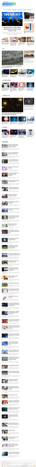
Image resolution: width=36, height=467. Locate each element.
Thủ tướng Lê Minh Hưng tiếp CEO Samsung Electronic (13, 174)
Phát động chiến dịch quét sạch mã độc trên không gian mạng (5, 89)
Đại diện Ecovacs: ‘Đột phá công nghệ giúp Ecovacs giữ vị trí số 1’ (13, 312)
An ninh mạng (7, 80)
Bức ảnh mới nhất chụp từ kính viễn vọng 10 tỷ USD (5, 123)
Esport (5, 127)
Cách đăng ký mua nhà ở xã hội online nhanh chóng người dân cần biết (14, 358)
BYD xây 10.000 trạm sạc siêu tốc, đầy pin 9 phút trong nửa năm (30, 76)
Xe (3, 48)
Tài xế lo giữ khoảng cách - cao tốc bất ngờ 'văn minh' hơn (11, 66)
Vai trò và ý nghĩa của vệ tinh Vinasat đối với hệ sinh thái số (21, 123)
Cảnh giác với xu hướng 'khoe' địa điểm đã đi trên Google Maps (13, 269)
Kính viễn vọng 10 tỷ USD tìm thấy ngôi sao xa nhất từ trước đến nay (11, 114)
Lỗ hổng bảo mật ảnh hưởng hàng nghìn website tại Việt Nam (30, 89)
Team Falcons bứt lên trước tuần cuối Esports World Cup (22, 136)
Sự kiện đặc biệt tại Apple (13, 283)
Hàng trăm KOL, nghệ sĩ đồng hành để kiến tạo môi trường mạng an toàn (12, 29)
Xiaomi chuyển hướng (12, 394)
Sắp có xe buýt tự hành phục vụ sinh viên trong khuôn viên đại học (13, 145)
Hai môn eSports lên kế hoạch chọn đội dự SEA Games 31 (5, 136)
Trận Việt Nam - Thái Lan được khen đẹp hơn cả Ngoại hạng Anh (13, 246)
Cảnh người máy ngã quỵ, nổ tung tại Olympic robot (13, 343)
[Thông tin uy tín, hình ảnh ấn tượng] (9, 6)
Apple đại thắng (11, 430)
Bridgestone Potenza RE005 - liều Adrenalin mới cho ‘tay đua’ (5, 76)
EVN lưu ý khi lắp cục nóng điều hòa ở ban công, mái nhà (29, 32)
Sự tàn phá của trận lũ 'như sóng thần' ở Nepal (28, 20)
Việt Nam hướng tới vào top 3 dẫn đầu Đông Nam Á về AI (13, 44)
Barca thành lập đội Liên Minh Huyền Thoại (13, 136)
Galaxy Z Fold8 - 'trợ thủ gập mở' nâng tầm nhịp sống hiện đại (13, 445)
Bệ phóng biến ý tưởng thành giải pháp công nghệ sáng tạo (13, 387)
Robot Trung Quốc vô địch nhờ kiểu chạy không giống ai (13, 372)
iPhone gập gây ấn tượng (13, 365)
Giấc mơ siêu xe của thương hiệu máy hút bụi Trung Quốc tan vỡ (13, 76)
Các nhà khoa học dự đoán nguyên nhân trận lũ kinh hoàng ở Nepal (13, 217)
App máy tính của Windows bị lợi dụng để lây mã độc (21, 89)
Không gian (6, 95)
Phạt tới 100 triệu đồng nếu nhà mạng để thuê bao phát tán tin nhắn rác (13, 304)
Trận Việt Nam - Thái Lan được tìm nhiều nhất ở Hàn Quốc (13, 231)
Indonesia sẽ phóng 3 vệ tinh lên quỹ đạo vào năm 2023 (13, 123)
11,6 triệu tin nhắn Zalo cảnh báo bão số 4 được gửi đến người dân (14, 327)
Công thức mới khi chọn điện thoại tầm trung (21, 44)
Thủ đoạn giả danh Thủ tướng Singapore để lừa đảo (13, 416)
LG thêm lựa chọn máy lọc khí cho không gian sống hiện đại (30, 44)
